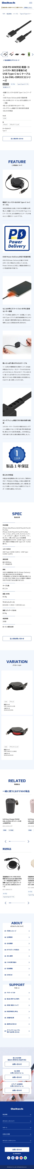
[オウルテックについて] (17, 1121)
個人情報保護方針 (17, 1153)
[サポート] (17, 1127)
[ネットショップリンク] (17, 1140)
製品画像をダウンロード (12, 60)
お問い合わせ (17, 1064)
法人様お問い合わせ (17, 139)
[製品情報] (17, 1114)
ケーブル (13, 84)
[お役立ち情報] (17, 1134)
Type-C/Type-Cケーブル (22, 84)
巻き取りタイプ (6, 87)
